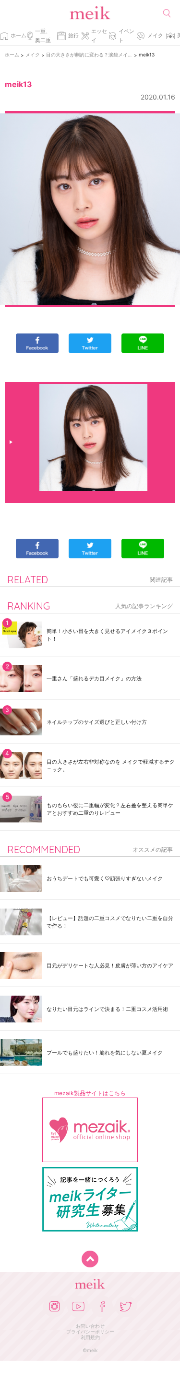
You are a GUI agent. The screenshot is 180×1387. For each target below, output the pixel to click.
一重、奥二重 (43, 36)
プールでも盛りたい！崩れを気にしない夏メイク (105, 1052)
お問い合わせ (90, 1326)
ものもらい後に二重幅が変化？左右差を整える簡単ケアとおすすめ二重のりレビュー (110, 809)
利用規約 (90, 1337)
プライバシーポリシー (90, 1331)
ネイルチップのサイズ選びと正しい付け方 (97, 722)
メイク (155, 35)
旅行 (73, 35)
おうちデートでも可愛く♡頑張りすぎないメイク (105, 878)
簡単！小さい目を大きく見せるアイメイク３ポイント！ (107, 635)
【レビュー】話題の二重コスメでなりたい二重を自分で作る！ (110, 922)
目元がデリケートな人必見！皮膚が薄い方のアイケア (110, 965)
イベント (126, 36)
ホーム (18, 35)
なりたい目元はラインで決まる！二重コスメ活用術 (107, 1009)
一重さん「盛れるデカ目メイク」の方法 (94, 678)
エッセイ (99, 36)
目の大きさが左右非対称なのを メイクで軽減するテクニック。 (111, 765)
